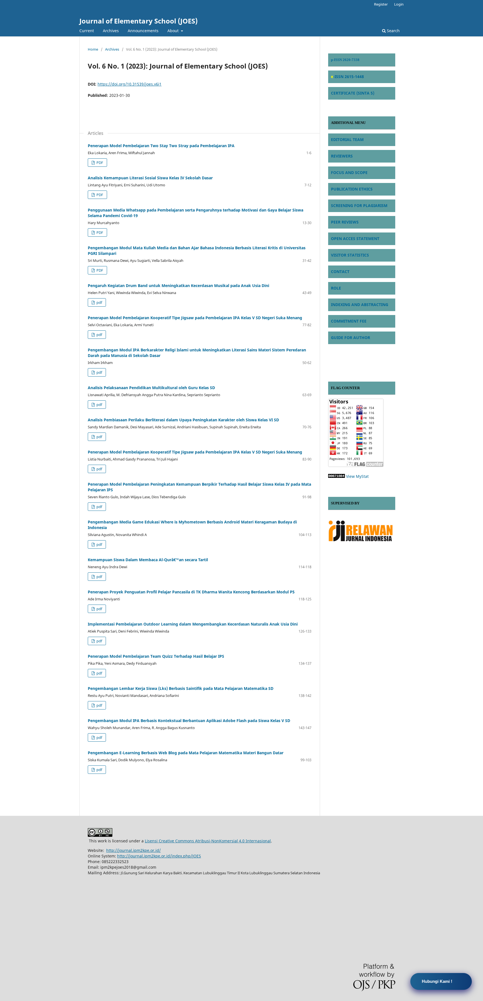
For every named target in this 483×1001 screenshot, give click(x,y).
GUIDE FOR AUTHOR (350, 337)
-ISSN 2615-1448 (348, 76)
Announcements (143, 30)
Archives (111, 30)
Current (86, 30)
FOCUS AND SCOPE (349, 172)
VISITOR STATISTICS (350, 255)
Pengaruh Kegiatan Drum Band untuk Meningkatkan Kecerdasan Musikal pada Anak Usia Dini (178, 285)
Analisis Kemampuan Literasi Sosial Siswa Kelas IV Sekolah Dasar (150, 177)
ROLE (336, 288)
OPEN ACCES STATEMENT (355, 238)
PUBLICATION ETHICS (352, 189)
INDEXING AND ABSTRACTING (359, 304)
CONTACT (340, 271)
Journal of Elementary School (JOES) (138, 20)
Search (393, 30)
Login (399, 4)
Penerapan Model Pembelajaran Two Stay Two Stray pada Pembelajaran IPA (161, 145)
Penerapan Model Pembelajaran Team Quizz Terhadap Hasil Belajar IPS (156, 656)
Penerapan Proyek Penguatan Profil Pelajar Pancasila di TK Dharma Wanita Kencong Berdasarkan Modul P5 (191, 592)
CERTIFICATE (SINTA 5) (352, 93)
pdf (99, 302)
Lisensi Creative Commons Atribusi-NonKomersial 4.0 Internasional (208, 840)
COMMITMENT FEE (348, 321)
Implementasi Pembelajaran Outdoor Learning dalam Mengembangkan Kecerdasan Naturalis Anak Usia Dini (193, 624)
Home (93, 49)
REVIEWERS (342, 156)
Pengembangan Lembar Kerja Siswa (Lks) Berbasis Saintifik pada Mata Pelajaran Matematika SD (180, 688)
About (173, 30)
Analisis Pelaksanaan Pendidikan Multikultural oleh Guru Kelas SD (151, 387)
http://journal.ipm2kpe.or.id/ (133, 850)
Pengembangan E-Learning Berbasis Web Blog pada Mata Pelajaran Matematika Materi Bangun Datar (185, 752)
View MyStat (357, 476)
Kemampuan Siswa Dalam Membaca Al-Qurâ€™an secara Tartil (148, 559)
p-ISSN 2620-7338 (345, 60)
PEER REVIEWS (345, 222)
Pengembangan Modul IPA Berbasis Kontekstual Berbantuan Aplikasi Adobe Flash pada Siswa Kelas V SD (189, 720)
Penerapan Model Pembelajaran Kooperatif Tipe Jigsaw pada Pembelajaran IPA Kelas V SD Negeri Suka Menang (195, 317)
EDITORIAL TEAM (347, 139)
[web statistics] (336, 476)
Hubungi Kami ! (437, 981)
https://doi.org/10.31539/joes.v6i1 (130, 84)
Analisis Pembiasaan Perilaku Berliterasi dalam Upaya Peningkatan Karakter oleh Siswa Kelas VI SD (183, 419)
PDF (99, 162)
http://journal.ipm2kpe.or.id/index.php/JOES (159, 856)
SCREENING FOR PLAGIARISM (359, 205)
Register (381, 4)
